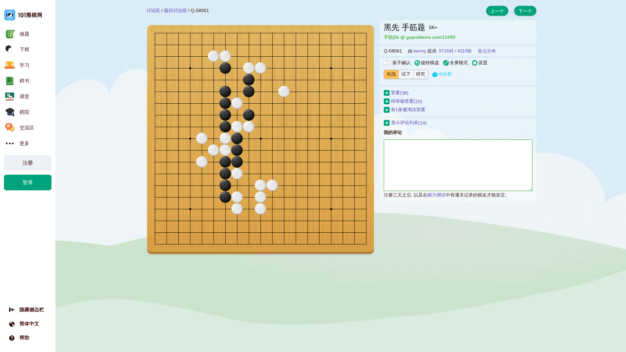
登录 (27, 182)
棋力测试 (436, 195)
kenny (419, 50)
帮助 (24, 337)
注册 (27, 163)
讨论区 (153, 10)
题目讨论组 (175, 10)
